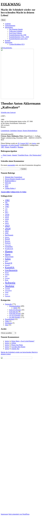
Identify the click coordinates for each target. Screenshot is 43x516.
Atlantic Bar (15, 349)
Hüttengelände (9, 256)
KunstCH (8, 263)
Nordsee (7, 274)
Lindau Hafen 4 (10, 188)
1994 (6, 208)
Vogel (6, 292)
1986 (7, 204)
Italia (6, 186)
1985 (6, 202)
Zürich (6, 294)
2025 (7, 231)
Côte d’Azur (8, 244)
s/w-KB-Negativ (13, 145)
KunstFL (7, 265)
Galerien (8, 24)
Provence (7, 278)
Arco (6, 184)
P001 (6, 276)
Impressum (8, 42)
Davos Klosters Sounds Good (15, 179)
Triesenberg (8, 290)
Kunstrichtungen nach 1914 (18, 39)
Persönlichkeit (9, 319)
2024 (7, 228)
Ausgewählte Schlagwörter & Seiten (13, 192)
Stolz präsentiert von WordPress (18, 514)
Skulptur (20, 147)
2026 (6, 233)
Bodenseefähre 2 (10, 181)
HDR (15, 308)
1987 (2, 147)
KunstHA (13, 147)
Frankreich (9, 249)
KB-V (6, 261)
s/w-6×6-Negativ (14, 315)
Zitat (6, 325)
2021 (6, 221)
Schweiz (10, 282)
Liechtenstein (11, 270)
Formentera (9, 247)
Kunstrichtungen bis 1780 (17, 35)
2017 (6, 212)
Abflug (13, 343)
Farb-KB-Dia (13, 312)
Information (9, 27)
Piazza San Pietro (17, 345)
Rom (6, 280)
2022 (7, 223)
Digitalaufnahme (14, 306)
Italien (8, 259)
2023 (7, 225)
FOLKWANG (11, 4)
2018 (7, 215)
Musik (7, 272)
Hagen (7, 147)
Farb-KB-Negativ (15, 313)
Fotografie (4, 145)
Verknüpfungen (10, 25)
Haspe (7, 254)
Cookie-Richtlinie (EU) (17, 44)
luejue (34, 143)
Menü (3, 20)
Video (7, 321)
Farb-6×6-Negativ (15, 310)
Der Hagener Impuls (16, 29)
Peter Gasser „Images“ (9, 155)
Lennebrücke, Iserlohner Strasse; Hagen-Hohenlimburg (19, 131)
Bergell (7, 239)
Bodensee (8, 243)
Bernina (7, 241)
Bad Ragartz (9, 235)
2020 (7, 219)
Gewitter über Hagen (18, 347)
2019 (7, 217)
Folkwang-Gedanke (15, 31)
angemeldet (11, 165)
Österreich (7, 296)
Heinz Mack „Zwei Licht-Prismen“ (23, 341)
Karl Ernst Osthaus (15, 33)
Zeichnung (8, 323)
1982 (7, 200)
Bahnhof (7, 237)
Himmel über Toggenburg (13, 177)
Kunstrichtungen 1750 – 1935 (19, 37)
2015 (6, 210)
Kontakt (7, 40)
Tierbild (7, 288)
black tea (8, 183)
